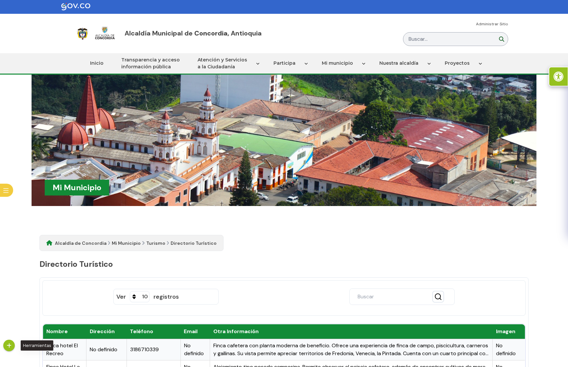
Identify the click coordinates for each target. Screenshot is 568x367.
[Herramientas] (9, 345)
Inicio (97, 63)
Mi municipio (337, 63)
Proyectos (457, 63)
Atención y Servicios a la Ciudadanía (222, 63)
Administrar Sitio (492, 24)
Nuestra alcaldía (398, 63)
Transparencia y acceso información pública (150, 63)
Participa (284, 63)
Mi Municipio (126, 243)
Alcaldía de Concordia (80, 243)
